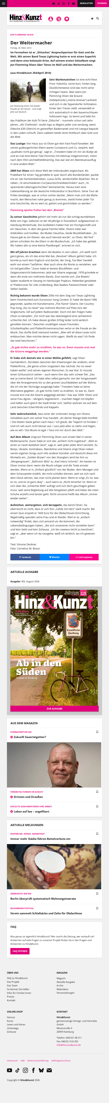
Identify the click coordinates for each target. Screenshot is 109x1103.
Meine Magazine (58, 19)
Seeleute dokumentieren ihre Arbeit (31, 806)
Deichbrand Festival (22, 908)
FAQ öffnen (20, 951)
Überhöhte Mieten (20, 893)
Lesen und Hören (16, 1024)
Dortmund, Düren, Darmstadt (27, 833)
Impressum (12, 1060)
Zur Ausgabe (54, 708)
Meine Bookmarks (66, 19)
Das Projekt (13, 981)
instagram (63, 3)
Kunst (10, 1021)
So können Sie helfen (18, 989)
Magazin (61, 978)
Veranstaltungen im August (26, 791)
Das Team (12, 985)
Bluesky (73, 3)
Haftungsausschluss (61, 1060)
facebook (68, 3)
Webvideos (62, 989)
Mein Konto (50, 19)
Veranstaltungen (66, 992)
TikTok (58, 3)
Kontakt (11, 1000)
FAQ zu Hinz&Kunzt (17, 978)
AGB (23, 1060)
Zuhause (11, 1031)
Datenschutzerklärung (38, 1060)
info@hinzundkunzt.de (69, 1045)
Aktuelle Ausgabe (66, 982)
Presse (10, 996)
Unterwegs (13, 1028)
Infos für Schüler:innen (19, 993)
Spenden (102, 3)
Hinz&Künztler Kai (21, 732)
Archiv (60, 985)
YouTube (53, 3)
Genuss (11, 1017)
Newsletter (86, 3)
